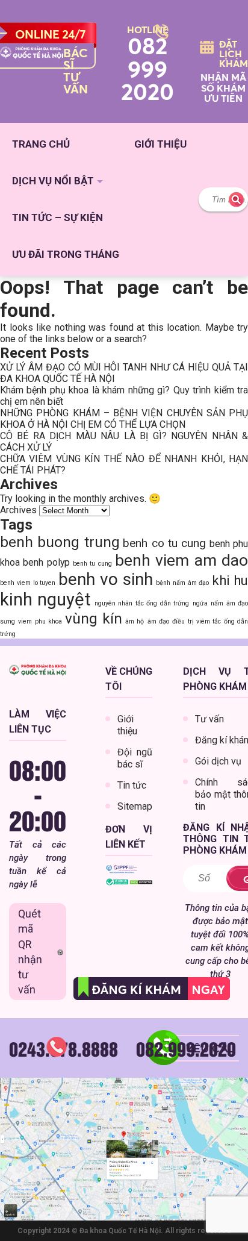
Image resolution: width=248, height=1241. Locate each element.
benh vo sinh (105, 579)
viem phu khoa (40, 621)
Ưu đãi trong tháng (65, 254)
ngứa (200, 603)
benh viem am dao (181, 560)
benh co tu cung (164, 543)
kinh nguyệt (45, 599)
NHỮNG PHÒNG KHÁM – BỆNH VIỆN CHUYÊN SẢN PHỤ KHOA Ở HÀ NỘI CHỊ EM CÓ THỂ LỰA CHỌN (124, 418)
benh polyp (46, 562)
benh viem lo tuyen (28, 583)
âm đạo (158, 621)
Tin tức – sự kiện (57, 217)
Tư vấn (209, 719)
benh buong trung (60, 542)
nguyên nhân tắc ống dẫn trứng (142, 603)
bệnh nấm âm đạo (182, 583)
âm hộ (134, 621)
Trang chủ (41, 144)
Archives (18, 510)
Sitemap (134, 806)
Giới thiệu (160, 144)
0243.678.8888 (63, 1048)
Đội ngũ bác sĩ (134, 758)
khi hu (230, 580)
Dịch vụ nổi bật (53, 181)
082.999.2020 (186, 1048)
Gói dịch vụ (218, 761)
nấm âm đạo (229, 603)
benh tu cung (92, 563)
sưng (7, 621)
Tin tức (131, 785)
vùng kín (93, 618)
